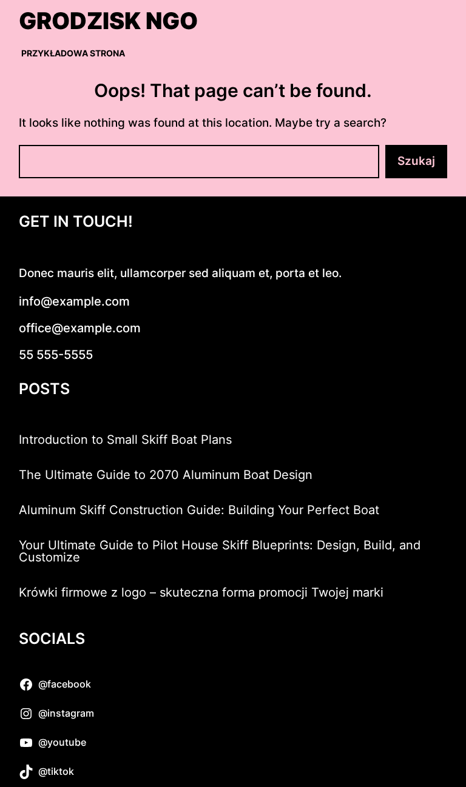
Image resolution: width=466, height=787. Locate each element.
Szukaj (416, 161)
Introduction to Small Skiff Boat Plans (125, 440)
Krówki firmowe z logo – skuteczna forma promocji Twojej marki (201, 592)
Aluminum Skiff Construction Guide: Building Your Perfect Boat (199, 510)
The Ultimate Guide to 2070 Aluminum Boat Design (165, 475)
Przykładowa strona (73, 53)
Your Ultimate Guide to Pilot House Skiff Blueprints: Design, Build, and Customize (219, 551)
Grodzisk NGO (108, 20)
